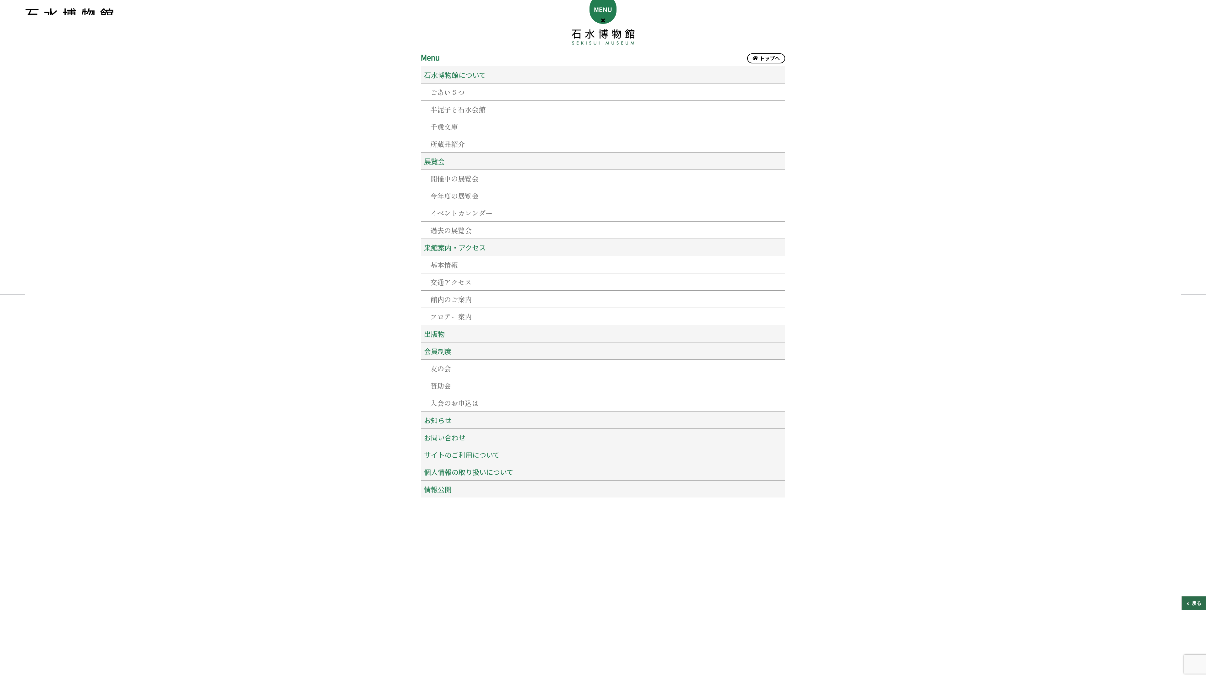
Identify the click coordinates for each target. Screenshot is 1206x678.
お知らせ (438, 420)
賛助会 (440, 385)
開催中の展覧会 (454, 178)
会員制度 (438, 351)
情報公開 (438, 489)
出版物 (434, 334)
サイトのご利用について (462, 454)
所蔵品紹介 (447, 144)
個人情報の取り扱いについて (468, 472)
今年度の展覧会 (454, 196)
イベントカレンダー (461, 213)
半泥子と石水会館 (458, 109)
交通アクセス (451, 282)
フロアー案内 (451, 316)
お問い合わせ (444, 437)
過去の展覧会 (451, 230)
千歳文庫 (444, 126)
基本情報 (444, 265)
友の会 (440, 368)
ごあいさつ (447, 92)
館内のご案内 (451, 299)
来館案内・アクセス (455, 247)
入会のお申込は (454, 403)
